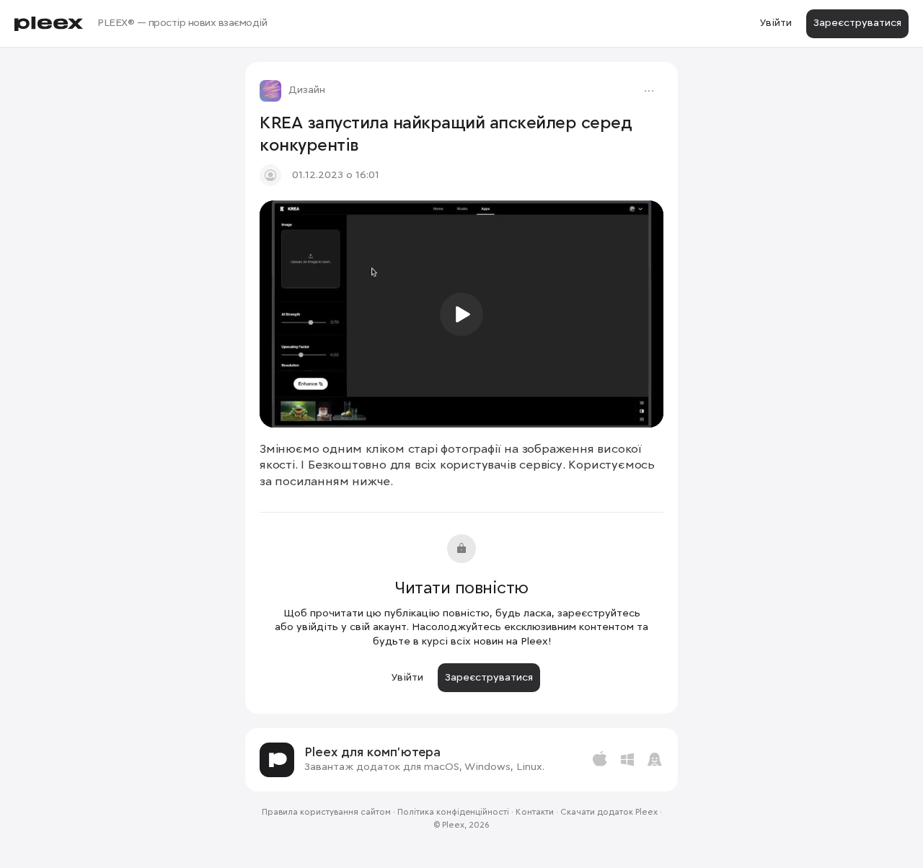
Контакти (535, 812)
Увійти (775, 23)
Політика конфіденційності (453, 812)
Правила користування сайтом (326, 812)
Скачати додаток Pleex (609, 812)
